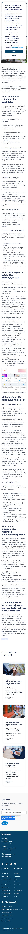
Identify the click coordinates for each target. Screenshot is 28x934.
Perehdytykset (5, 876)
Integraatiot (17, 884)
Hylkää (14, 55)
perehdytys (4, 639)
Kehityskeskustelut (6, 884)
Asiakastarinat (18, 890)
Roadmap (16, 882)
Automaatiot (4, 896)
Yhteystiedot (17, 876)
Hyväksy (14, 51)
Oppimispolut (5, 887)
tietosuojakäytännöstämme (16, 47)
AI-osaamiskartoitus (6, 879)
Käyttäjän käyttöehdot (7, 915)
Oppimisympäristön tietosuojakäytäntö (11, 909)
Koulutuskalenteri (6, 893)
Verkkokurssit (5, 873)
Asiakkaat (16, 893)
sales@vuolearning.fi (6, 856)
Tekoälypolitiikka (5, 920)
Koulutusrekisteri (5, 890)
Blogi (15, 896)
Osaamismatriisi (5, 882)
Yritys (15, 879)
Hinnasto (16, 873)
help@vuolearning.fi (6, 849)
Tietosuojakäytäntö (6, 906)
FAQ (15, 887)
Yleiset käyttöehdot (6, 912)
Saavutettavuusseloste (7, 918)
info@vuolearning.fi (6, 843)
